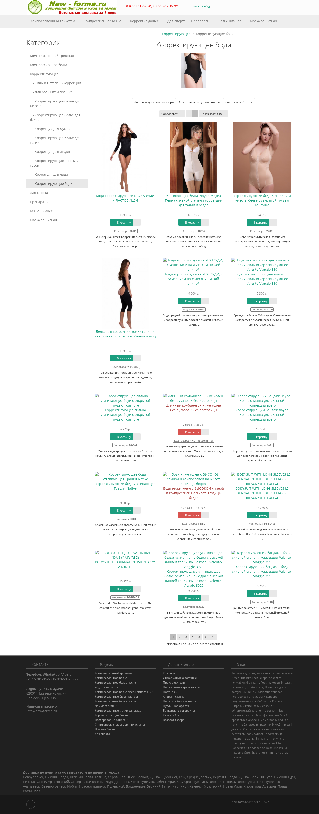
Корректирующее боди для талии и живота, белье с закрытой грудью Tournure (262, 200)
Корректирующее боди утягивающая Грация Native (125, 486)
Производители (174, 682)
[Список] (189, 113)
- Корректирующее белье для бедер (55, 117)
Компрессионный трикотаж (53, 21)
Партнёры (170, 692)
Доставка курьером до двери (154, 102)
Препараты (201, 21)
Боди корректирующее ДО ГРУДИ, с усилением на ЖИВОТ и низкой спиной (194, 279)
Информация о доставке (180, 678)
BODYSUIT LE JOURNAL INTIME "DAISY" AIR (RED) (125, 564)
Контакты (169, 673)
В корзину (123, 223)
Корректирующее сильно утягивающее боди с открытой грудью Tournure (125, 414)
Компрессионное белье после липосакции (124, 692)
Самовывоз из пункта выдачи (199, 102)
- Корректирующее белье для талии (55, 140)
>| (213, 637)
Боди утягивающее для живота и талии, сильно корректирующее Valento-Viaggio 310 (261, 279)
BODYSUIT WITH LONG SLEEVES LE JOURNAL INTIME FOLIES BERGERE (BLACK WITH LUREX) (262, 493)
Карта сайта (171, 715)
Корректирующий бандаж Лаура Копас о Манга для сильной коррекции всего (262, 414)
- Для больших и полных (51, 92)
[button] (268, 6)
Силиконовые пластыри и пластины (120, 724)
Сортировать (170, 114)
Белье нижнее (230, 21)
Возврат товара (173, 720)
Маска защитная (263, 21)
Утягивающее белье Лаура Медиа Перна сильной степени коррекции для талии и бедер (193, 200)
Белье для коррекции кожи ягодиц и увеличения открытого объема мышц (125, 333)
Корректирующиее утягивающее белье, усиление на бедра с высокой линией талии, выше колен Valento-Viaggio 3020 (193, 578)
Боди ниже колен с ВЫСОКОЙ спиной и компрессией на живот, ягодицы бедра (193, 493)
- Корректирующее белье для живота (55, 103)
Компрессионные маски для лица (118, 710)
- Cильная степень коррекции (55, 83)
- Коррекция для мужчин (51, 128)
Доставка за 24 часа (239, 102)
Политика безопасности (179, 701)
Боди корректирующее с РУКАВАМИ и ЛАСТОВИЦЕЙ (125, 198)
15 (211, 114)
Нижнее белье (105, 729)
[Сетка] (195, 113)
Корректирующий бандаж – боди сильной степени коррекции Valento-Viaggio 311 (262, 571)
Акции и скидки (174, 696)
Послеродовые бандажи (111, 720)
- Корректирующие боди (51, 183)
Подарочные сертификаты (181, 687)
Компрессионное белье (103, 21)
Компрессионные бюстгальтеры (117, 696)
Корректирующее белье (111, 715)
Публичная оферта (176, 706)
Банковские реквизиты (179, 710)
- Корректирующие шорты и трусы (54, 163)
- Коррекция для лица (49, 174)
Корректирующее (145, 21)
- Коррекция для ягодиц (50, 151)
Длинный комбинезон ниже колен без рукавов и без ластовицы (193, 407)
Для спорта (176, 21)
